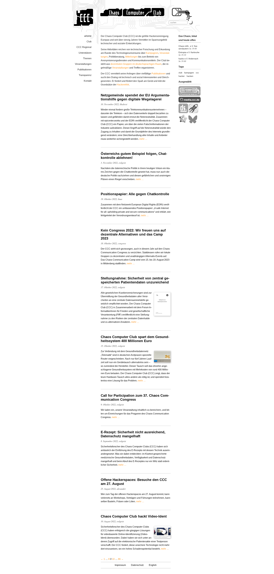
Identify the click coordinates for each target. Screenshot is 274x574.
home (88, 36)
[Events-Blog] (193, 112)
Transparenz (85, 75)
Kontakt (87, 81)
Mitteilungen (131, 56)
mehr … (143, 139)
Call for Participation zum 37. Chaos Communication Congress (135, 397)
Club (89, 41)
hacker (182, 76)
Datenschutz (137, 565)
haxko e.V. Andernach (188, 58)
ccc (197, 72)
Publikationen (84, 69)
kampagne (189, 72)
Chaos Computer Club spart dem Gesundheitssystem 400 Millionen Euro (135, 339)
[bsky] (192, 122)
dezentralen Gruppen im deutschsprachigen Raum (135, 64)
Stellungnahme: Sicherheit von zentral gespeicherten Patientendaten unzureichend (135, 280)
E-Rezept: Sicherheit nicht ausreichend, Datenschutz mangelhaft (133, 434)
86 (119, 559)
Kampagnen (152, 53)
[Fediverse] (183, 122)
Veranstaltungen (83, 64)
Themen (87, 58)
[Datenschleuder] (183, 112)
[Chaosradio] (190, 95)
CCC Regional (83, 47)
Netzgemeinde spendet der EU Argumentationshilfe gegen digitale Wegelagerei (135, 97)
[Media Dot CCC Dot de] (190, 102)
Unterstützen (85, 53)
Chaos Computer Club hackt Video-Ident (134, 516)
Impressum (120, 565)
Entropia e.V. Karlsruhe (189, 52)
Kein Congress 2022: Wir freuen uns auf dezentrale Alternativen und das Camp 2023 (133, 234)
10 (113, 559)
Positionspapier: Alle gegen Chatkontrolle (135, 194)
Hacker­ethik (123, 84)
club (180, 72)
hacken (190, 76)
